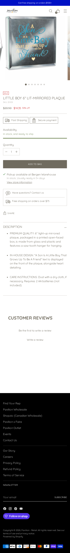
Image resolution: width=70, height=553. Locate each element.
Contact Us (10, 440)
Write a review (35, 339)
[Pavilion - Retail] (12, 11)
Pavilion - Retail (29, 530)
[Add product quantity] (16, 151)
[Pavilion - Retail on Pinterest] (16, 509)
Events (7, 434)
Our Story (9, 450)
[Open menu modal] (65, 11)
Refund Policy (12, 469)
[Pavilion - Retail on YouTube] (21, 509)
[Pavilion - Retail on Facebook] (5, 509)
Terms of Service (13, 475)
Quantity (8, 144)
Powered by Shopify (13, 536)
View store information (19, 182)
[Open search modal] (50, 11)
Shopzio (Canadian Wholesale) (22, 415)
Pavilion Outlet (12, 428)
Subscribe (61, 497)
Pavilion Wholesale (15, 409)
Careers (8, 456)
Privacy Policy (12, 463)
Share (11, 213)
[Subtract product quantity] (6, 151)
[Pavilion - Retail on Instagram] (10, 509)
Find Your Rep (12, 403)
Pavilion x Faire (12, 421)
